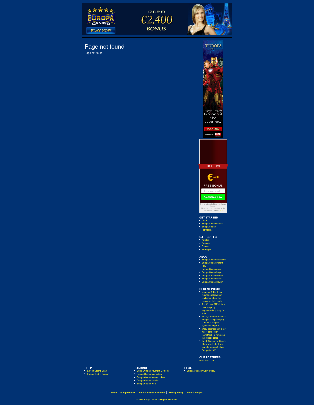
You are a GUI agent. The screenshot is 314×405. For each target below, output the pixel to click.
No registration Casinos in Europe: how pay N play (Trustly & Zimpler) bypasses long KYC (214, 321)
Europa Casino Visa (146, 383)
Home (204, 220)
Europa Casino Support (98, 373)
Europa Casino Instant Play (212, 264)
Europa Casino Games (212, 223)
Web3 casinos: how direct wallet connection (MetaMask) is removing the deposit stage (214, 333)
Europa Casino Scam (97, 370)
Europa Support (195, 392)
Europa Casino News (212, 278)
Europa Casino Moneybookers (151, 377)
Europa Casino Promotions (209, 228)
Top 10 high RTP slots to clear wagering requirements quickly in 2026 (213, 309)
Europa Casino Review (212, 281)
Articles (205, 239)
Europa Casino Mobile (212, 275)
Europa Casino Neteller (148, 380)
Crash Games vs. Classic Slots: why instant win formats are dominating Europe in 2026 (214, 345)
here (221, 210)
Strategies (206, 249)
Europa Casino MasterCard (149, 373)
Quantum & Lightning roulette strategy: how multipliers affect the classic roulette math (212, 296)
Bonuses (206, 243)
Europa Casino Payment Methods (153, 370)
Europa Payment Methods (152, 392)
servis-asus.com (206, 360)
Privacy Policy (176, 392)
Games (205, 246)
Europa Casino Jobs (211, 269)
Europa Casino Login (211, 272)
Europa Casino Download (214, 259)
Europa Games (127, 392)
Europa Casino (150, 399)
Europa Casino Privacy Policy (201, 370)
